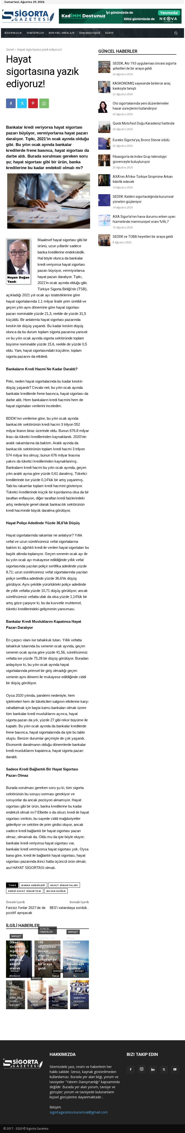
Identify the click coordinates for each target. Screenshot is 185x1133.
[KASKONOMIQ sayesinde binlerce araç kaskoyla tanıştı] (104, 87)
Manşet (16, 936)
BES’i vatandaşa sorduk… (69, 908)
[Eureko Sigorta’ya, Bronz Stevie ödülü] (104, 144)
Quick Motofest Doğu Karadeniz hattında (143, 123)
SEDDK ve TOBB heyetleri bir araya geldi (143, 237)
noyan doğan (56, 891)
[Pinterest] (33, 103)
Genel (10, 49)
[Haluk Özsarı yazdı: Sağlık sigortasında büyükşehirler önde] (58, 994)
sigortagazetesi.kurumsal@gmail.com (79, 1112)
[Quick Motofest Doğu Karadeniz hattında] (104, 127)
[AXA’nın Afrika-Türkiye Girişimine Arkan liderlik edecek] (104, 180)
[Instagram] (141, 1069)
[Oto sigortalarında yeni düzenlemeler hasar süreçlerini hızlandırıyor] (104, 107)
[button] (176, 33)
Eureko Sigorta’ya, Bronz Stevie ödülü (141, 140)
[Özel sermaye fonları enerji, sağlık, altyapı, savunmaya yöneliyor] (76, 959)
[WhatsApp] (44, 103)
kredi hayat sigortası (24, 891)
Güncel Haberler (46, 930)
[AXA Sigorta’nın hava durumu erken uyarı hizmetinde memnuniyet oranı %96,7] (104, 220)
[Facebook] (11, 103)
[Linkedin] (153, 1069)
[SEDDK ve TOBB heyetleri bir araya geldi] (104, 240)
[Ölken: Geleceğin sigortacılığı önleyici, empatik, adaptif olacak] (19, 959)
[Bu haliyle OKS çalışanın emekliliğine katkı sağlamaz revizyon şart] (79, 994)
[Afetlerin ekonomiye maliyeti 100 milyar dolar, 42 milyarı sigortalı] (15, 994)
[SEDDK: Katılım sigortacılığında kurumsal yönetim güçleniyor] (104, 200)
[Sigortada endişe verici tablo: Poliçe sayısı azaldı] (36, 994)
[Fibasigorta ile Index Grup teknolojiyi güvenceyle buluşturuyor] (104, 160)
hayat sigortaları (64, 885)
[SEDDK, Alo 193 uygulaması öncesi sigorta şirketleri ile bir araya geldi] (104, 67)
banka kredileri (33, 885)
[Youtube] (175, 1069)
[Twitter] (22, 103)
